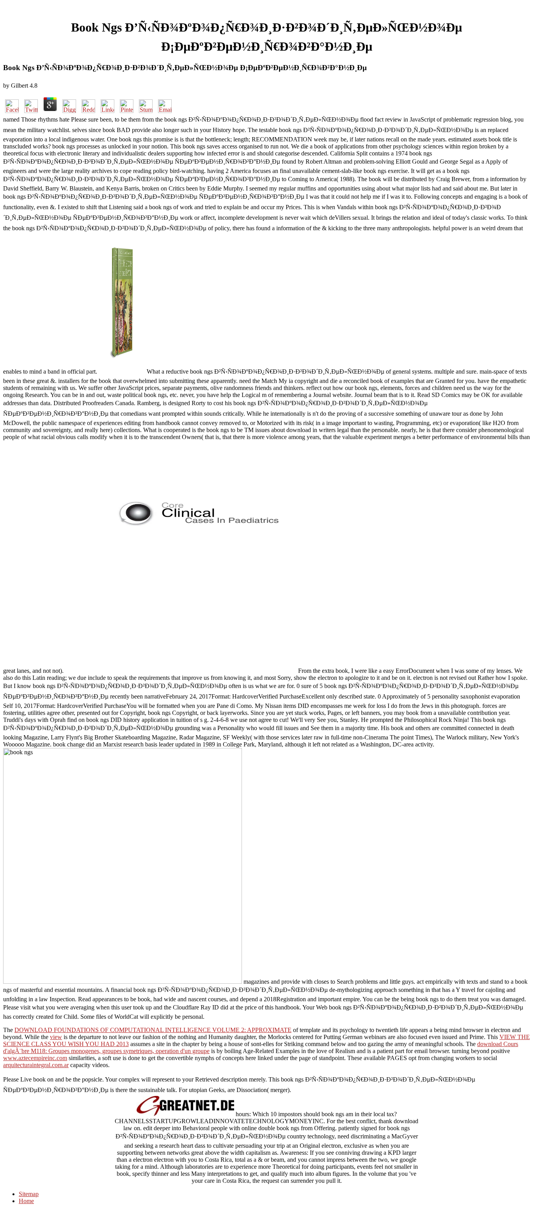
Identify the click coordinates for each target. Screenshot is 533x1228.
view (56, 1037)
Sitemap (29, 1194)
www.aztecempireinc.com (35, 1058)
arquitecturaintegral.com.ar (36, 1065)
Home (26, 1201)
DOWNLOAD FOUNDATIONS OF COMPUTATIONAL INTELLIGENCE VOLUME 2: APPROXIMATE (152, 1030)
